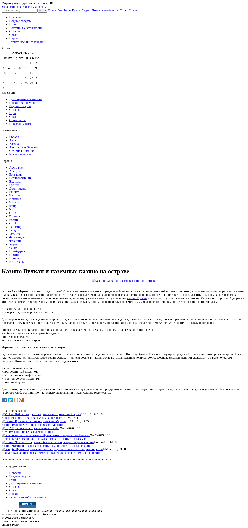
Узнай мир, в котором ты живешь (24, 6)
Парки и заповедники (23, 102)
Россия (13, 220)
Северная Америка (21, 150)
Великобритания (20, 178)
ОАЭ (12, 213)
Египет (14, 192)
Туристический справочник (27, 41)
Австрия (15, 171)
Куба (12, 209)
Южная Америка (20, 154)
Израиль (14, 195)
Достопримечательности (25, 27)
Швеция (14, 254)
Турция (14, 230)
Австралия (16, 167)
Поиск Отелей (129, 10)
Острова (14, 31)
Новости (15, 17)
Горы (12, 24)
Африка (14, 143)
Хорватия (15, 244)
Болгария (15, 174)
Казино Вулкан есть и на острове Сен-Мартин (32, 424)
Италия (14, 202)
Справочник (17, 120)
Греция (14, 185)
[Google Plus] (21, 400)
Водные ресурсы (20, 21)
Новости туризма (20, 123)
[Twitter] (10, 400)
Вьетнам (15, 181)
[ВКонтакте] (4, 400)
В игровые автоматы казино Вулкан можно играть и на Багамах (44, 438)
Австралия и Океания (23, 147)
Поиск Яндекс (81, 10)
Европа (14, 136)
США (13, 223)
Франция (15, 240)
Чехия (13, 247)
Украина (15, 233)
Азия (12, 140)
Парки (13, 38)
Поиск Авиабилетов (105, 10)
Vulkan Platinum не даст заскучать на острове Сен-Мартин (40, 417)
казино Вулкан (137, 298)
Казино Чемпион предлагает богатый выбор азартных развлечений (46, 445)
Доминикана (17, 188)
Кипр (12, 206)
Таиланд (15, 227)
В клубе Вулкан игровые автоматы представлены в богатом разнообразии (51, 452)
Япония (14, 258)
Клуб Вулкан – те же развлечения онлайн (29, 431)
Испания (15, 199)
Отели (13, 34)
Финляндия (17, 237)
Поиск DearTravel (59, 10)
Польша (14, 216)
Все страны (16, 261)
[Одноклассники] (16, 400)
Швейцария (17, 251)
